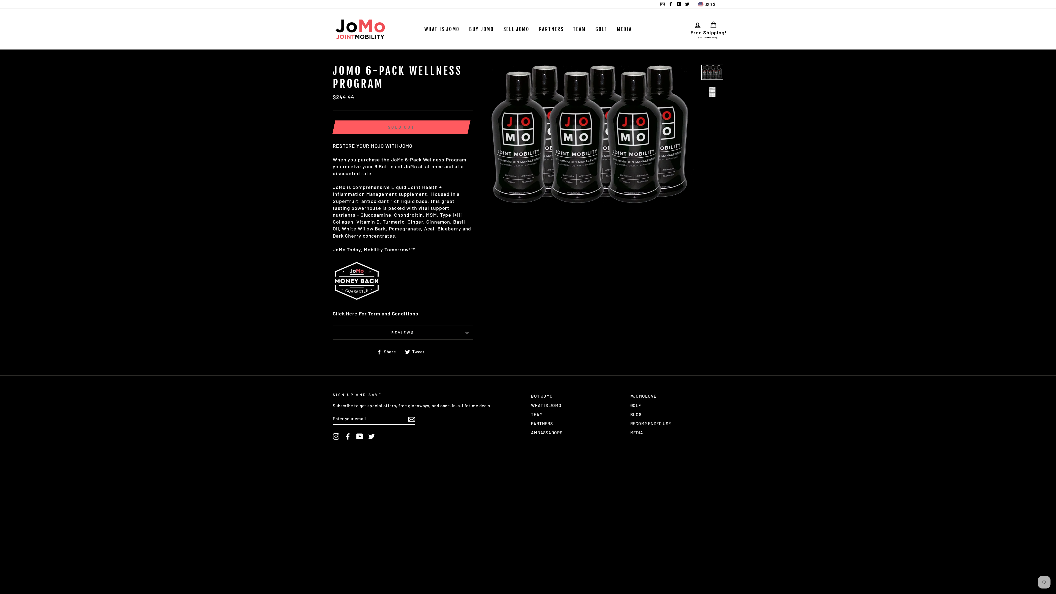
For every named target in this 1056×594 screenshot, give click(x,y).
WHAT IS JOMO (442, 29)
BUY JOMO (542, 396)
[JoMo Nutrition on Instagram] (336, 436)
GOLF (601, 29)
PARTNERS (542, 423)
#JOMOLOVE (643, 396)
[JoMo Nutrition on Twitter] (371, 436)
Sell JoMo (516, 29)
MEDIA (624, 29)
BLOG (636, 414)
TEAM (579, 29)
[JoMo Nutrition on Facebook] (348, 436)
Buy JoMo (481, 29)
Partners (551, 29)
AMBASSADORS (547, 432)
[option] (594, 135)
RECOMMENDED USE (651, 423)
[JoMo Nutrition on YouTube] (359, 436)
